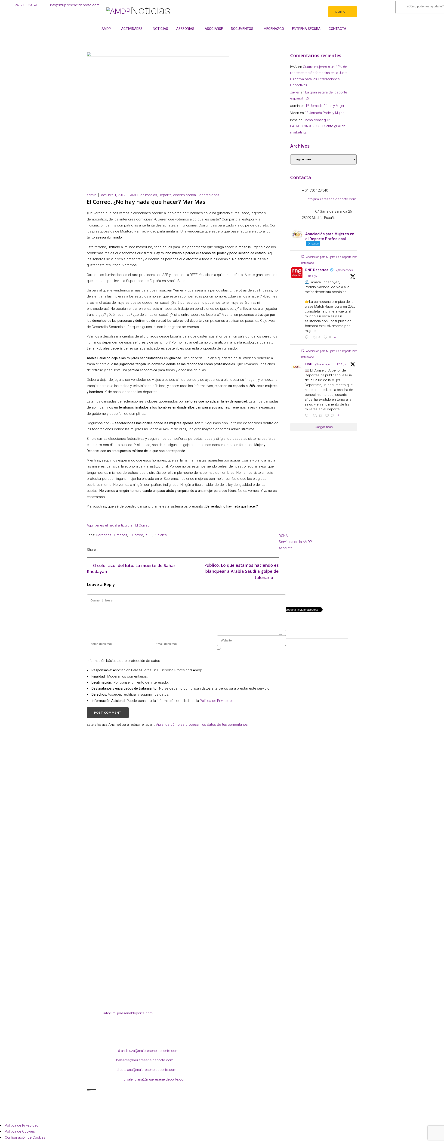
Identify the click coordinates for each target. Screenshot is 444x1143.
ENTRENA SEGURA (306, 29)
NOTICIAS (160, 29)
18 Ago (312, 276)
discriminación (184, 195)
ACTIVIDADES (131, 29)
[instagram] (292, 587)
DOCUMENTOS (242, 29)
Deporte (165, 195)
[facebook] (283, 587)
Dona (340, 11)
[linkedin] (301, 587)
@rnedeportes (344, 270)
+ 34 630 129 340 (25, 5)
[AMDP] (118, 11)
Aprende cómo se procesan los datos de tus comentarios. (202, 724)
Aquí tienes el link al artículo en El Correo (118, 525)
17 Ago (341, 364)
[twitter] (310, 587)
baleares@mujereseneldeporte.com (144, 1060)
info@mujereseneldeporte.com (74, 5)
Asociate (286, 548)
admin (91, 195)
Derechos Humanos (111, 535)
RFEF (148, 535)
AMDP (106, 29)
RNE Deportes (316, 270)
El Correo (136, 535)
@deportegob (323, 364)
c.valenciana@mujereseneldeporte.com (154, 1079)
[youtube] (320, 587)
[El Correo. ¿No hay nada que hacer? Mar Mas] (103, 549)
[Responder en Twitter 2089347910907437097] (308, 415)
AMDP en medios (143, 195)
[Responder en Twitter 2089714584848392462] (308, 337)
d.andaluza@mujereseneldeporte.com (148, 1051)
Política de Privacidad (216, 701)
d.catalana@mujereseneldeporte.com (146, 1070)
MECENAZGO (274, 29)
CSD (308, 364)
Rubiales (160, 535)
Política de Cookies (20, 1131)
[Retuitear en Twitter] (302, 256)
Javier (294, 92)
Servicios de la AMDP (295, 542)
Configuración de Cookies (25, 1137)
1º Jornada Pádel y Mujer (324, 106)
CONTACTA (337, 29)
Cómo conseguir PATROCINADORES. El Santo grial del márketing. (318, 126)
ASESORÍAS (185, 29)
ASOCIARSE (214, 29)
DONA (283, 536)
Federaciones (208, 195)
